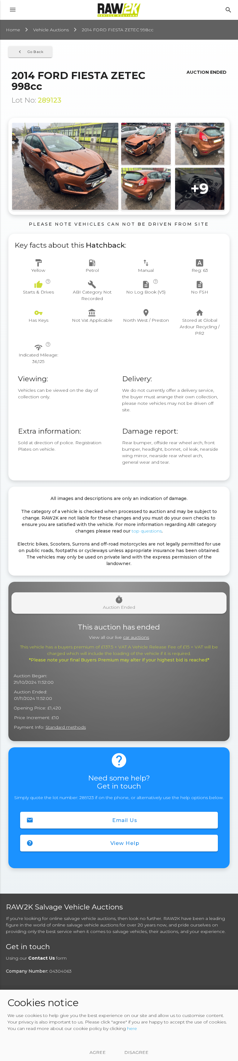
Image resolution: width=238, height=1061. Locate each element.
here (132, 1028)
